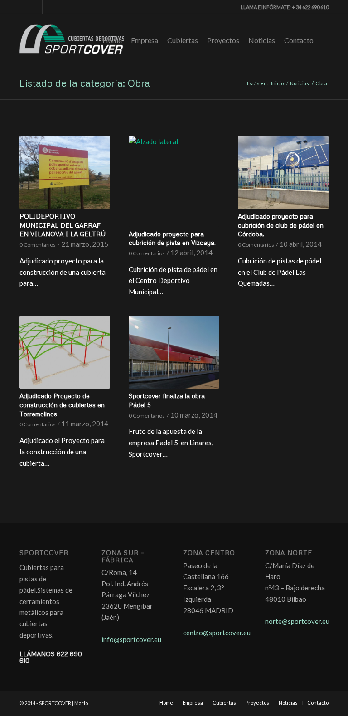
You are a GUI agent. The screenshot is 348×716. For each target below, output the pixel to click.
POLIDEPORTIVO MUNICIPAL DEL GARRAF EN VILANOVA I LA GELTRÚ (62, 225)
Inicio (277, 83)
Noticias (261, 40)
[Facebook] (22, 7)
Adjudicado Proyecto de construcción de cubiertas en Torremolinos (62, 404)
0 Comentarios (37, 244)
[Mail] (49, 7)
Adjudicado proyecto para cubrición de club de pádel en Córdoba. (281, 225)
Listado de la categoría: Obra (84, 83)
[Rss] (35, 7)
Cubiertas (182, 40)
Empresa (144, 40)
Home (112, 40)
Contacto (299, 40)
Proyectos (223, 40)
